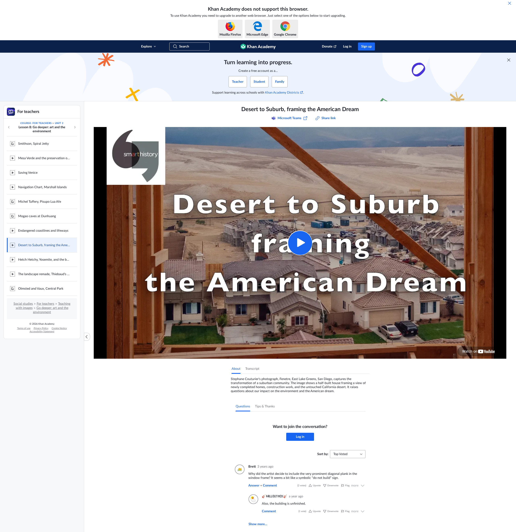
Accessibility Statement (42, 331)
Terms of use (23, 328)
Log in (347, 46)
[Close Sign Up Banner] (509, 60)
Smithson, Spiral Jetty (33, 143)
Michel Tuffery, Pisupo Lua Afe (39, 201)
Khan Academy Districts (282, 92)
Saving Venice (27, 172)
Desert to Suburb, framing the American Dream (44, 245)
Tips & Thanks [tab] (265, 406)
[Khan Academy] (258, 46)
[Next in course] (74, 127)
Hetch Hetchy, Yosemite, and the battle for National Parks (44, 259)
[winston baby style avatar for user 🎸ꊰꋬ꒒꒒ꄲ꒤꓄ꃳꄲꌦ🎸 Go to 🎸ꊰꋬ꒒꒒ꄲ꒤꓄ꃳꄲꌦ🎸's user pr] (253, 499)
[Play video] (300, 243)
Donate (327, 46)
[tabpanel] (300, 383)
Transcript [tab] (252, 368)
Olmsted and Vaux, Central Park (40, 288)
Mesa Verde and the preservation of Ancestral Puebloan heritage (44, 158)
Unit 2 (59, 123)
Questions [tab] (243, 406)
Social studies (23, 303)
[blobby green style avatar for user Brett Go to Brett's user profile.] (239, 469)
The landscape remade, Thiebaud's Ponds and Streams (44, 274)
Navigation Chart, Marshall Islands (42, 187)
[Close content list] (87, 337)
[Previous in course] (8, 127)
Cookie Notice (59, 328)
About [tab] (236, 368)
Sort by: (322, 454)
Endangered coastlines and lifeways (43, 230)
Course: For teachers (36, 123)
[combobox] (347, 454)
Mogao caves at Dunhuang (37, 216)
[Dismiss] (509, 3)
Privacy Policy (41, 328)
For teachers (45, 303)
